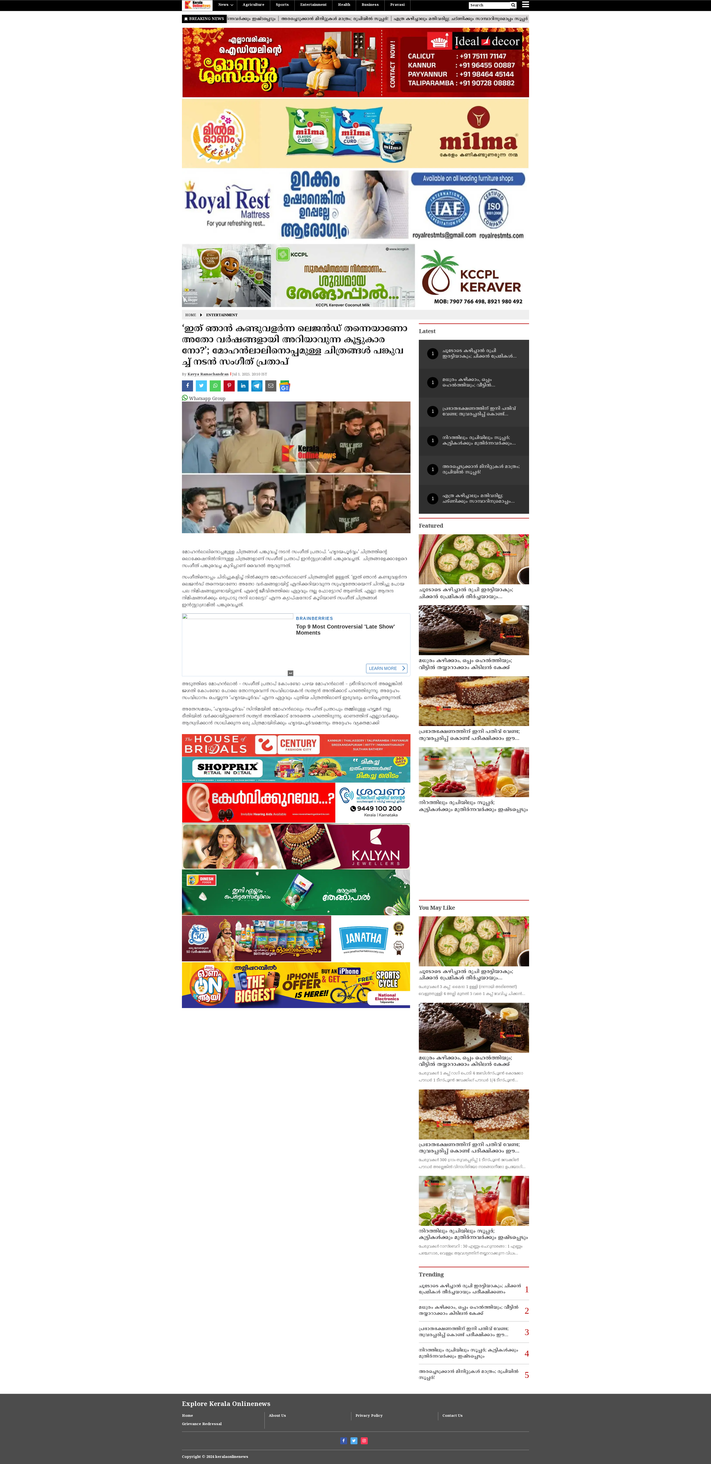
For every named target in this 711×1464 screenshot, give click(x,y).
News (223, 5)
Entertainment (313, 5)
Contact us (452, 1416)
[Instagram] (364, 1440)
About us (277, 1416)
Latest (427, 331)
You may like (437, 908)
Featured (431, 526)
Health (344, 5)
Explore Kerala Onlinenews (226, 1404)
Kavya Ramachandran (208, 374)
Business (370, 5)
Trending (431, 1275)
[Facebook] (343, 1440)
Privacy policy (369, 1416)
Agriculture (253, 5)
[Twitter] (354, 1440)
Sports (282, 5)
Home (190, 315)
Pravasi (397, 5)
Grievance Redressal (202, 1424)
